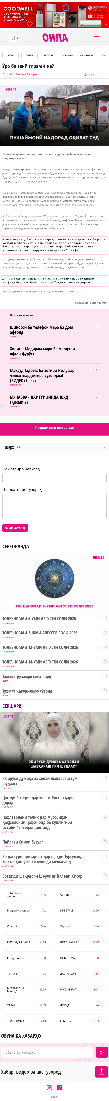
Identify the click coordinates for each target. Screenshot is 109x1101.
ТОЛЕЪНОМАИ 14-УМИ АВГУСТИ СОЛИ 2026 (40, 661)
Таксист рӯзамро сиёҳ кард (26, 676)
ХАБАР (10, 55)
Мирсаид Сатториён (27, 74)
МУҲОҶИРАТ (68, 55)
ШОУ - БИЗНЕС (86, 55)
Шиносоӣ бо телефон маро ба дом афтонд (41, 330)
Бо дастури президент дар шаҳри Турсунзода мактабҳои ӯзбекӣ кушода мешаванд (43, 859)
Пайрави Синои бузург (22, 842)
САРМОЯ (29, 55)
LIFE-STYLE (48, 55)
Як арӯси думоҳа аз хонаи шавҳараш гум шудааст (39, 781)
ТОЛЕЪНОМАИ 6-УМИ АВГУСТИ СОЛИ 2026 (39, 618)
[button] (96, 37)
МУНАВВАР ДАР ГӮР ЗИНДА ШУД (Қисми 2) (39, 400)
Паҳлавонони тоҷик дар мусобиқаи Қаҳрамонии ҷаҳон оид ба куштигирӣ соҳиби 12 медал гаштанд (37, 822)
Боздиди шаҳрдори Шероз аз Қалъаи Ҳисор (42, 876)
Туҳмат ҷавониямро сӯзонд (27, 691)
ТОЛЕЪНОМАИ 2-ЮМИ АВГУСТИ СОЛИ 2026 (39, 632)
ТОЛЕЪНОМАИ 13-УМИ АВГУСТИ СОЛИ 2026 (40, 647)
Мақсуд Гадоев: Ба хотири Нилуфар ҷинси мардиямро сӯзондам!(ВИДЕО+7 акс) (42, 375)
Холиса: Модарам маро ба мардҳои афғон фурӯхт (42, 351)
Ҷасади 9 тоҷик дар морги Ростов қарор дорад (39, 800)
